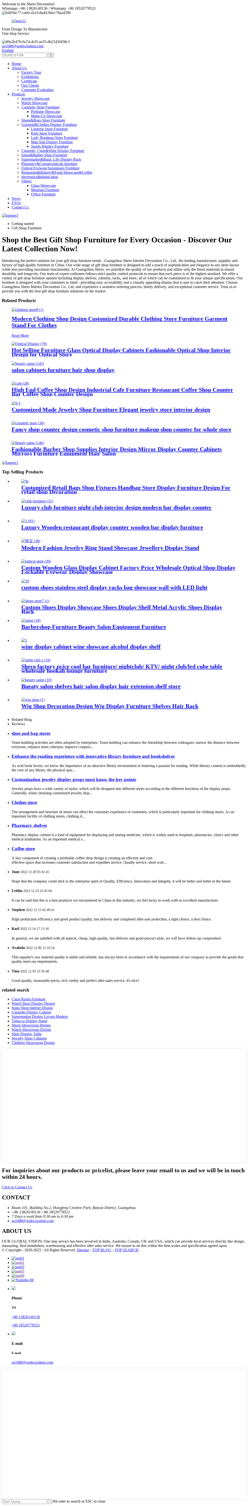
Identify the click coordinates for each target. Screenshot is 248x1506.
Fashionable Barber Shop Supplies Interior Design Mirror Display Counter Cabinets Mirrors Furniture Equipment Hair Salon (117, 451)
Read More (20, 335)
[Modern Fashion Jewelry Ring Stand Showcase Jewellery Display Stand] (30, 541)
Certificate (29, 81)
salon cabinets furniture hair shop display (63, 370)
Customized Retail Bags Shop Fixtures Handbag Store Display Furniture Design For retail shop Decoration (126, 490)
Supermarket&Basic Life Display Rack (51, 159)
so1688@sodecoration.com (23, 46)
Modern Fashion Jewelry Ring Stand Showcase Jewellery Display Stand (110, 548)
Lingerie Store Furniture (49, 129)
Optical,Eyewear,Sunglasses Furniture (50, 168)
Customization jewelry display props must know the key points (74, 779)
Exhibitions (30, 77)
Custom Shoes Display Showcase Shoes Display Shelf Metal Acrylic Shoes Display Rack (121, 609)
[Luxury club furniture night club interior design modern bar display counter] (37, 501)
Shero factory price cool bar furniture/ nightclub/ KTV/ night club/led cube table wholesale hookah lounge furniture (121, 668)
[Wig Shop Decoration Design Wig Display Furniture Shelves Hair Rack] (33, 700)
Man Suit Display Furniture (52, 142)
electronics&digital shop (39, 177)
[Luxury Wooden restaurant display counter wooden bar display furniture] (27, 521)
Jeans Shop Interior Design (32, 1008)
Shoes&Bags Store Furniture (43, 120)
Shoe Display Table (27, 1034)
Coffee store (23, 848)
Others (26, 181)
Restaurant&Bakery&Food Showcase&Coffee (56, 172)
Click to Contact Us (17, 1187)
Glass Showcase (43, 185)
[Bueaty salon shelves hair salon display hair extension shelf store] (36, 680)
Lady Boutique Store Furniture (54, 138)
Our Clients (30, 85)
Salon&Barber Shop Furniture (44, 155)
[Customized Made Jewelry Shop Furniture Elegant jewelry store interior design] (16, 403)
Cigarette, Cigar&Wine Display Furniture (52, 151)
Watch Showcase (34, 103)
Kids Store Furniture (46, 133)
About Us (19, 68)
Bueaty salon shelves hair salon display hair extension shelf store (101, 686)
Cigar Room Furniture (29, 999)
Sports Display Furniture (50, 146)
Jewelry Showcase (35, 98)
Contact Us (20, 207)
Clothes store (24, 802)
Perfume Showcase (45, 111)
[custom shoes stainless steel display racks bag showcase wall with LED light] (25, 581)
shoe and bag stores (31, 733)
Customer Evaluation (37, 90)
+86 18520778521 (26, 1325)
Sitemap (83, 1250)
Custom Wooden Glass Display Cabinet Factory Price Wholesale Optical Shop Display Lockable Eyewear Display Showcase (128, 570)
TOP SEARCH (127, 1250)
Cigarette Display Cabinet (31, 1012)
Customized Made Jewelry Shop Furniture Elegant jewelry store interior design (111, 409)
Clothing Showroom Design (33, 1043)
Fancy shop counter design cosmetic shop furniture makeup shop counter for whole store (121, 429)
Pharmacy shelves (29, 825)
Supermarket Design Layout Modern (40, 1016)
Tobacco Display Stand (29, 1021)
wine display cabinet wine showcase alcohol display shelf (91, 647)
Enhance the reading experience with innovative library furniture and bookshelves (93, 756)
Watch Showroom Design (31, 1030)
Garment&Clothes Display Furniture (49, 125)
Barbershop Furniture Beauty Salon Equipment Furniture (93, 627)
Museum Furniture (45, 190)
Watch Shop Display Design (33, 1003)
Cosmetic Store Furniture (40, 107)
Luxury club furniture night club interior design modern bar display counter (116, 507)
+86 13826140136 (26, 1317)
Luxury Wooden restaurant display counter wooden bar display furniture (112, 527)
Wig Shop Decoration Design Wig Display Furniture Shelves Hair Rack (109, 706)
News (16, 198)
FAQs (16, 203)
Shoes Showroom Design (31, 1025)
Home (16, 64)
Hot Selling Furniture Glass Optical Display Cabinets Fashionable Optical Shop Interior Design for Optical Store (121, 352)
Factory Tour (31, 72)
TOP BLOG (101, 1250)
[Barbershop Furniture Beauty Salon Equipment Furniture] (30, 620)
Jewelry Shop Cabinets (29, 1038)
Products (18, 94)
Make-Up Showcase (46, 116)
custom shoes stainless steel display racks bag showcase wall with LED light (114, 587)
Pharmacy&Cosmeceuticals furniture (49, 164)
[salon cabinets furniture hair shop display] (28, 364)
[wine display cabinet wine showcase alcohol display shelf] (24, 640)
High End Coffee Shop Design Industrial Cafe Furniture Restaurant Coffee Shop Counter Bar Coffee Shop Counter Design (122, 392)
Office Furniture (43, 194)
